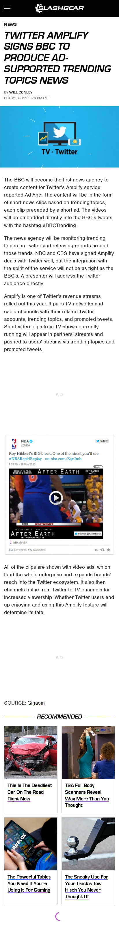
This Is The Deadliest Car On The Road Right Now (30, 791)
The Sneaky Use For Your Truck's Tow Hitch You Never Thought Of (86, 886)
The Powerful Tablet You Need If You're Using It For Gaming (29, 883)
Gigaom (36, 703)
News (10, 25)
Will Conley (21, 92)
